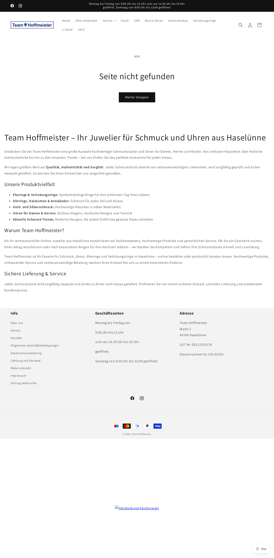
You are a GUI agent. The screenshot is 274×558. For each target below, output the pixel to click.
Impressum (18, 375)
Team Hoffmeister (141, 434)
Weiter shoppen (137, 97)
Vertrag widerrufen (24, 383)
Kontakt (16, 338)
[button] (109, 20)
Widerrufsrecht (21, 368)
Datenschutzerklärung (26, 353)
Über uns (17, 323)
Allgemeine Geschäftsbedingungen (35, 345)
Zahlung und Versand (25, 361)
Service (15, 330)
